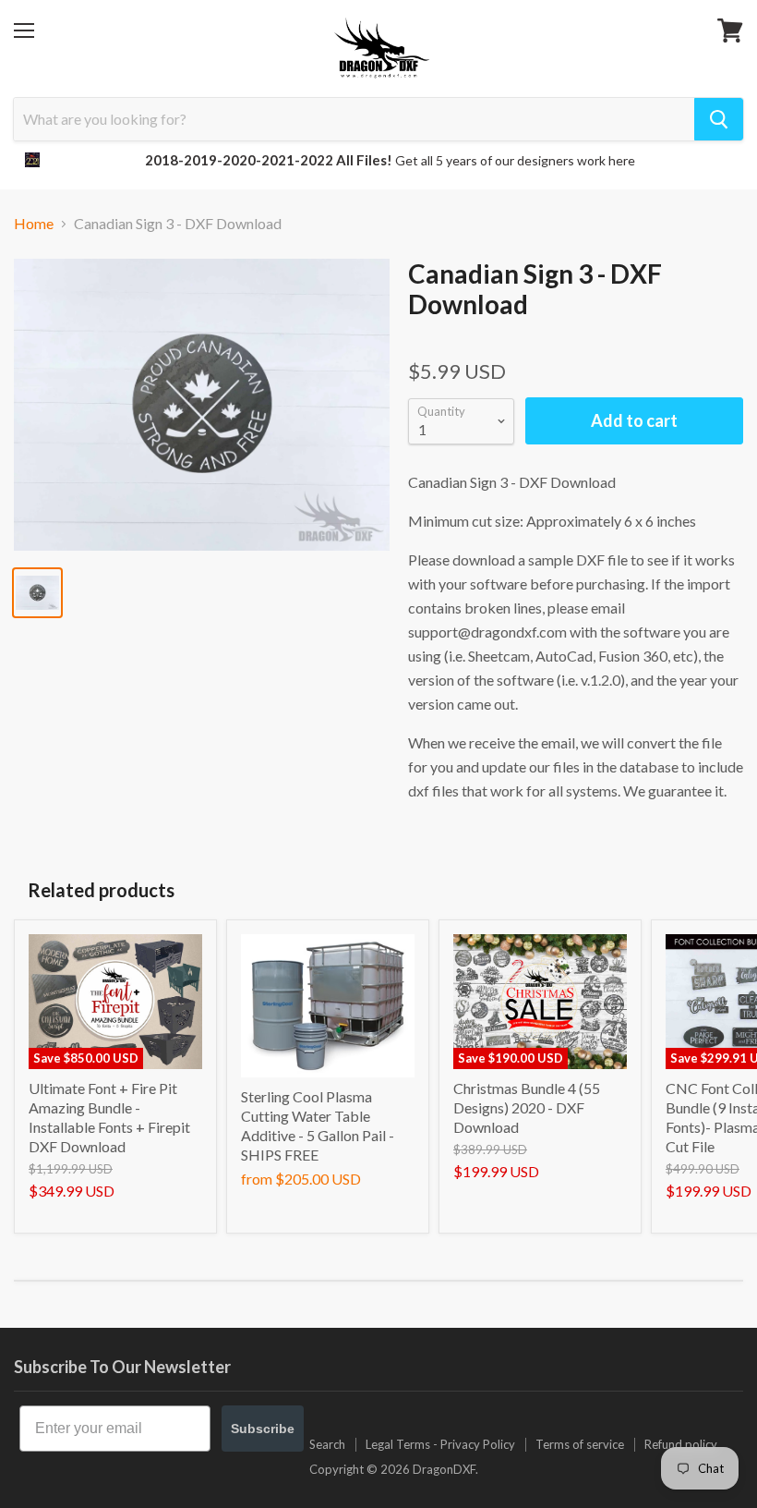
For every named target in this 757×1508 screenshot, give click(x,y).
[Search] (718, 119)
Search (327, 1444)
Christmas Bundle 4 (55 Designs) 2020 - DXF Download (526, 1107)
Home (34, 223)
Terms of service (579, 1444)
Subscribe (262, 1428)
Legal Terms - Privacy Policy (440, 1444)
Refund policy (680, 1444)
